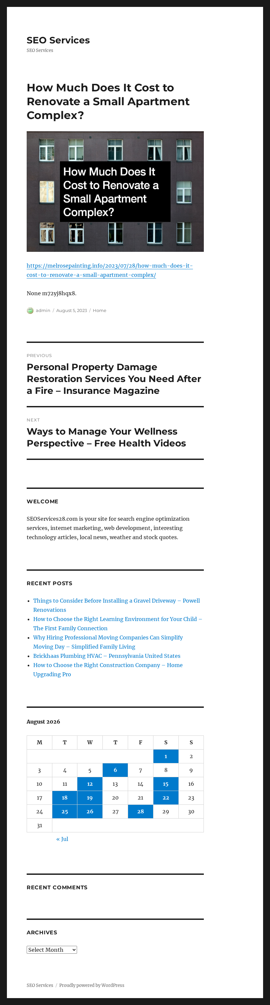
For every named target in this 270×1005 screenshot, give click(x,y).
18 (65, 797)
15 (166, 783)
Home (99, 310)
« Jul (62, 839)
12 (90, 783)
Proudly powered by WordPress (91, 985)
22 (166, 797)
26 (90, 811)
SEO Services (58, 40)
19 (90, 797)
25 (65, 811)
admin (43, 310)
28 (140, 811)
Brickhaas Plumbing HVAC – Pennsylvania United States (106, 656)
